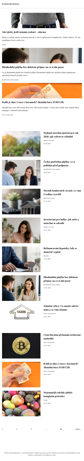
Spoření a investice (49, 140)
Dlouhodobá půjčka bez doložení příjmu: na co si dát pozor (33, 67)
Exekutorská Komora (10, 4)
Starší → (78, 429)
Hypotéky (46, 256)
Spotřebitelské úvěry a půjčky (10, 80)
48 (61, 429)
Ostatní (4, 44)
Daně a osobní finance (50, 313)
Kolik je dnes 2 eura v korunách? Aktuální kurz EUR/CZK (33, 102)
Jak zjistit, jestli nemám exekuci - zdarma (24, 32)
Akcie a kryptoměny (7, 115)
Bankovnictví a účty (49, 198)
